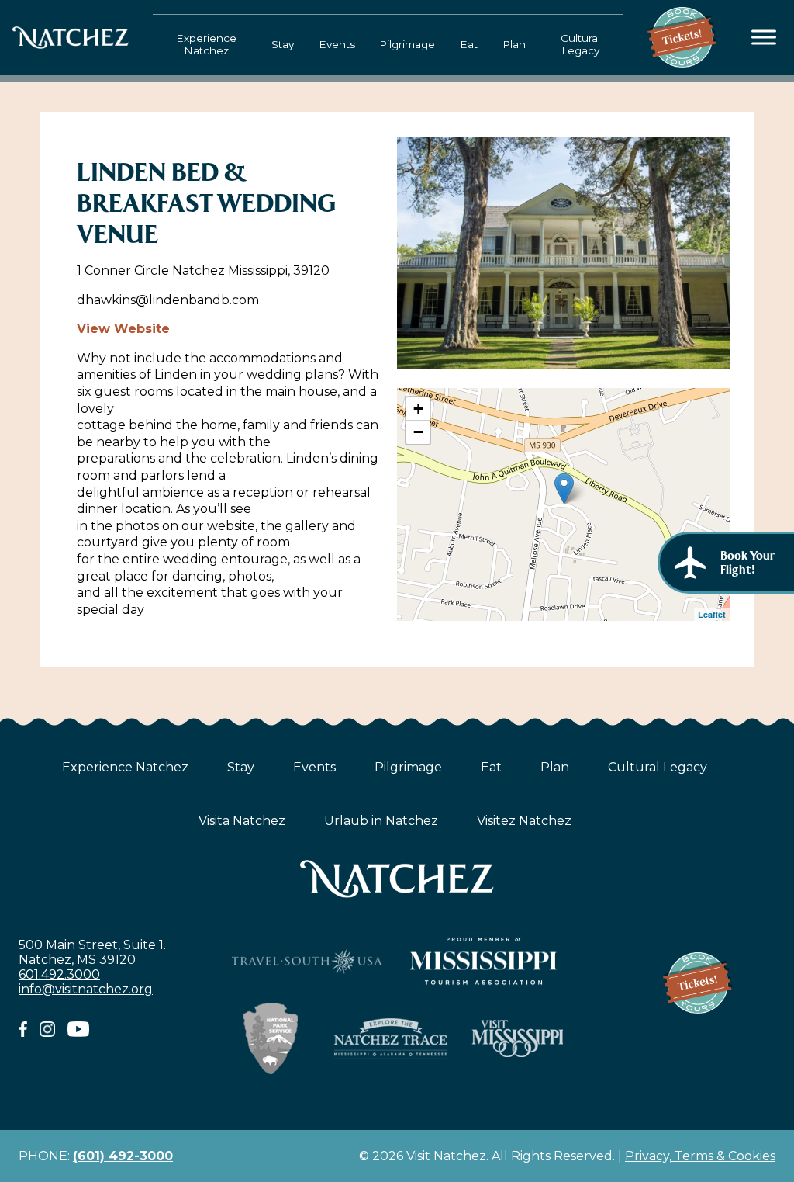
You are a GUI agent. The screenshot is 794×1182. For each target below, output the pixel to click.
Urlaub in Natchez (381, 820)
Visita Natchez (241, 820)
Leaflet (712, 614)
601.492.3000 (59, 974)
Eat (469, 44)
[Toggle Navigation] (764, 37)
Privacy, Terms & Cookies (700, 1156)
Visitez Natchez (524, 820)
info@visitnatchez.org (86, 989)
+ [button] (418, 408)
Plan (514, 44)
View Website (123, 328)
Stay (282, 44)
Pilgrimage (407, 44)
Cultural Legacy (580, 44)
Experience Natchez (206, 44)
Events (337, 44)
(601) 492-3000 (123, 1156)
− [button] (418, 432)
